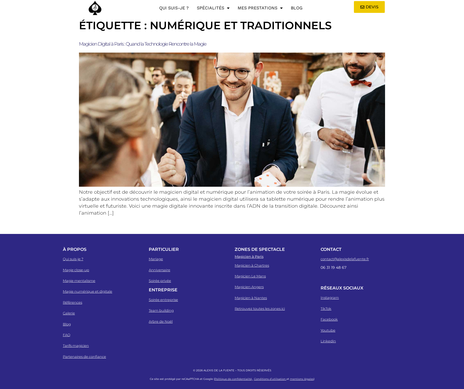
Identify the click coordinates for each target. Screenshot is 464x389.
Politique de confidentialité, (234, 379)
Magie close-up (76, 270)
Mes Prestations (257, 7)
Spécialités (210, 7)
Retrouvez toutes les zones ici (260, 308)
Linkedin (328, 341)
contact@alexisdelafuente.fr (345, 259)
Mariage (156, 259)
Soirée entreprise (163, 300)
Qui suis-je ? (174, 7)
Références (72, 302)
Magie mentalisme (79, 280)
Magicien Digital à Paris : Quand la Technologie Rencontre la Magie (142, 44)
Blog (297, 7)
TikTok (326, 308)
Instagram (330, 297)
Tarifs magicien (76, 345)
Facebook (329, 319)
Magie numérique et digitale (87, 291)
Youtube (328, 330)
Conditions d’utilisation (270, 379)
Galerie (69, 313)
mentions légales (302, 379)
